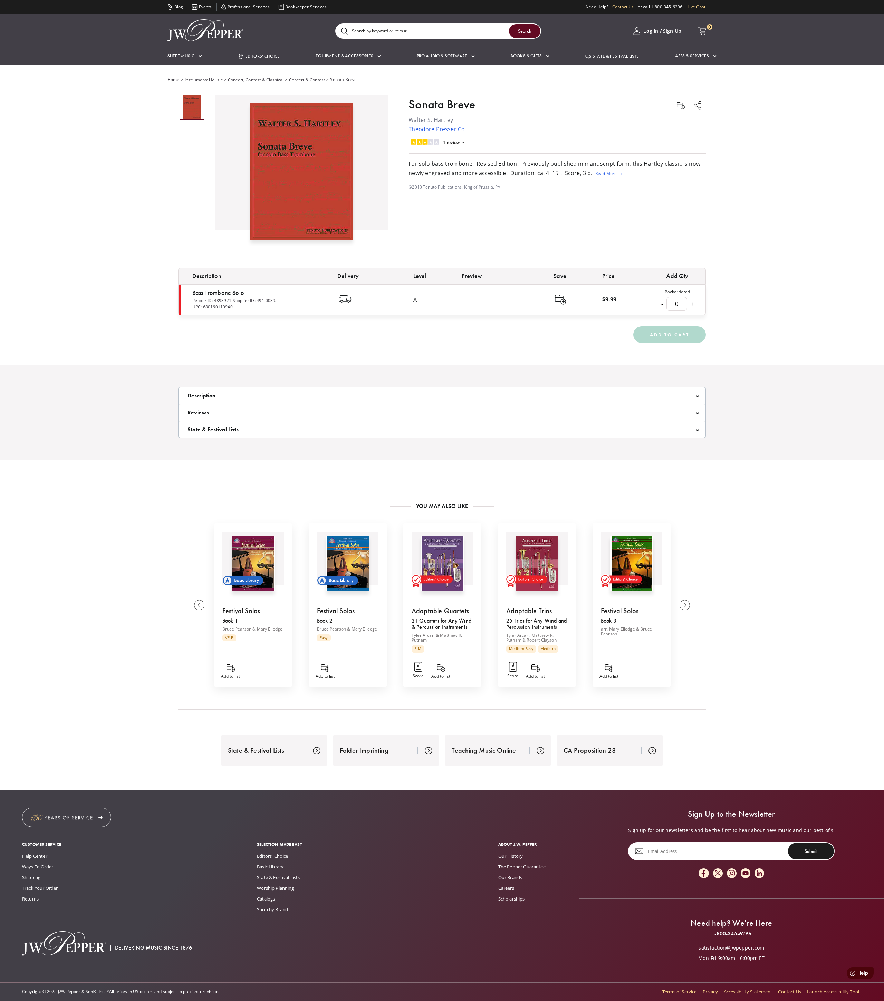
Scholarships (511, 899)
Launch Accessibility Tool (833, 992)
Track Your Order (40, 888)
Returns (30, 899)
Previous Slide (199, 605)
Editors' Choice (272, 856)
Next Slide (685, 605)
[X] (718, 873)
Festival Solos (241, 610)
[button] (184, 56)
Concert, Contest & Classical (256, 80)
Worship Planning (275, 888)
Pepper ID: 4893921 (211, 301)
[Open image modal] (301, 174)
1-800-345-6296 (731, 934)
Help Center (34, 856)
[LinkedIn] (759, 873)
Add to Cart (669, 334)
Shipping (31, 877)
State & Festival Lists (278, 877)
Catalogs (266, 899)
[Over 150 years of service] (66, 817)
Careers (506, 888)
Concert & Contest (307, 80)
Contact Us (623, 7)
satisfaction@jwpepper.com (731, 948)
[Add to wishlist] (680, 106)
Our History (510, 856)
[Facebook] (704, 873)
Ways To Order (37, 867)
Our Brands (510, 877)
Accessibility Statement (748, 992)
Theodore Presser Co (437, 129)
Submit (811, 851)
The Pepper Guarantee (522, 867)
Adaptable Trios (529, 610)
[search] (344, 31)
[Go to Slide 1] (192, 107)
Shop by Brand (272, 909)
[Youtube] (745, 873)
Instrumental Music (204, 80)
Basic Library (270, 867)
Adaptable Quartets (440, 610)
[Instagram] (732, 873)
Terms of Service (679, 992)
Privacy (710, 992)
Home (173, 80)
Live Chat (696, 7)
